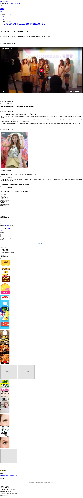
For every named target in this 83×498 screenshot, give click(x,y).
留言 (9, 225)
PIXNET (33, 482)
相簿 (4, 16)
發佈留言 (2, 239)
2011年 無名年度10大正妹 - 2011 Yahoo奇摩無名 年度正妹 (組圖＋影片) (24, 24)
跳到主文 (2, 11)
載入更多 (2, 232)
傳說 (2, 9)
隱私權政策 (48, 482)
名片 (4, 19)
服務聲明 (52, 482)
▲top (1, 230)
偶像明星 (9, 228)
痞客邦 (6, 225)
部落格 (4, 17)
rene (1, 218)
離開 (6, 495)
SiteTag (81, 470)
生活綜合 (10, 14)
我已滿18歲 (3, 495)
